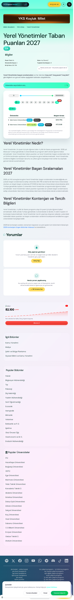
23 (44, 102)
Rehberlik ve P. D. (12, 424)
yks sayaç (19, 577)
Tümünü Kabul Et (60, 593)
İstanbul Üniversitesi (13, 497)
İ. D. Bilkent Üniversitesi (14, 528)
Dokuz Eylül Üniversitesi (15, 501)
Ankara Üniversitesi (13, 506)
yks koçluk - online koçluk (19, 569)
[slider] (20, 95)
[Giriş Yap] (63, 4)
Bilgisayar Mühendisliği (15, 380)
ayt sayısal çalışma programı (54, 571)
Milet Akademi (8, 27)
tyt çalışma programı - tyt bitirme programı (54, 569)
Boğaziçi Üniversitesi (14, 467)
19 (27, 102)
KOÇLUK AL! (54, 4)
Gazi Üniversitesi (12, 519)
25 (53, 102)
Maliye (8, 347)
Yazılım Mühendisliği (13, 397)
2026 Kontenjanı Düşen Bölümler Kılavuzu (18, 227)
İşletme (8, 428)
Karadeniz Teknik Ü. (13, 488)
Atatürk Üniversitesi (13, 541)
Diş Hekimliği (10, 393)
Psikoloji (8, 389)
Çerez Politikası (52, 587)
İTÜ (6, 458)
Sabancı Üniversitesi (14, 523)
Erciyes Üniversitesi (13, 532)
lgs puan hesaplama (19, 573)
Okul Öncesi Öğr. (12, 432)
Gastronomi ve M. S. (13, 437)
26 (57, 102)
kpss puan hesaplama (19, 575)
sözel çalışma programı (54, 575)
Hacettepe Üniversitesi (15, 462)
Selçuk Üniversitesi (13, 510)
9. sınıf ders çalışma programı (54, 577)
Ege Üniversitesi (12, 475)
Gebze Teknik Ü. (12, 536)
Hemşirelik (9, 411)
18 (22, 102)
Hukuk (7, 376)
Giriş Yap (36, 261)
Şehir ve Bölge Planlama (15, 351)
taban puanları (19, 579)
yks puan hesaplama (19, 571)
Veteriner (9, 419)
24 (48, 102)
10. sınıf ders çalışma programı (54, 579)
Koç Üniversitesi (12, 514)
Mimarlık (8, 415)
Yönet (45, 593)
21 (35, 102)
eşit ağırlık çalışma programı (54, 573)
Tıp (6, 384)
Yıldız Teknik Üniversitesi (15, 484)
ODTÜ (7, 471)
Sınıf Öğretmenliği (13, 402)
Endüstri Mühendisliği (14, 441)
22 (40, 102)
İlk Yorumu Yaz (38, 289)
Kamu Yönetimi (11, 343)
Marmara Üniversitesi (14, 480)
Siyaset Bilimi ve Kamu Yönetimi (18, 356)
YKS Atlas (20, 27)
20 (31, 102)
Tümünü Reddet (31, 593)
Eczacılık (8, 406)
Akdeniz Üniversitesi (13, 493)
